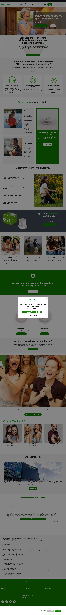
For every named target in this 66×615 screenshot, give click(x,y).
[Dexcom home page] (33, 300)
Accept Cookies (57, 610)
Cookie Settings (43, 610)
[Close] (47, 298)
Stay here (41, 312)
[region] (33, 610)
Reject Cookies (50, 610)
